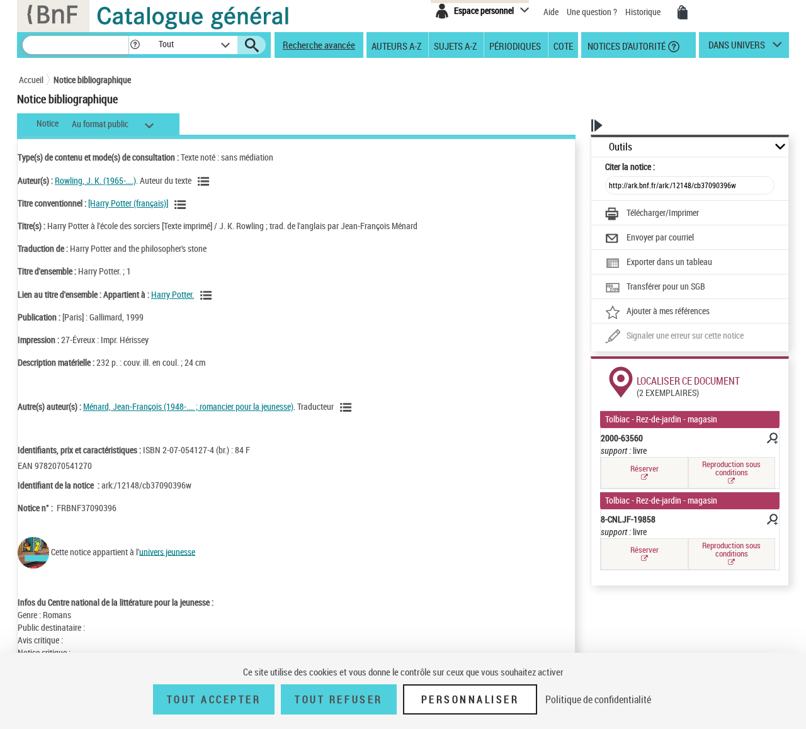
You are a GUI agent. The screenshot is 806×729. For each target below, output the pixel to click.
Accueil (31, 80)
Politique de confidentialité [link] (598, 699)
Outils (620, 147)
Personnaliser (470, 699)
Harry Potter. (172, 294)
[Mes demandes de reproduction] (682, 12)
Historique (643, 12)
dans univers (736, 48)
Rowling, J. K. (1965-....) (95, 180)
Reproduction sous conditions (731, 468)
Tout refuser (338, 699)
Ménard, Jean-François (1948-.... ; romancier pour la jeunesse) (188, 406)
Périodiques (515, 45)
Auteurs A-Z (396, 45)
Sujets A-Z (455, 45)
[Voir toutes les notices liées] (207, 295)
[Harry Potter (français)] (128, 203)
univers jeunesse (167, 551)
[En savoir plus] (771, 440)
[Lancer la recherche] (251, 45)
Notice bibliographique (92, 80)
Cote (563, 45)
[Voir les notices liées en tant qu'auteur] (205, 181)
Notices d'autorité (626, 45)
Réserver (644, 468)
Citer (630, 166)
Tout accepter (214, 699)
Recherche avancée (319, 44)
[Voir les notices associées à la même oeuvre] (182, 204)
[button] (134, 45)
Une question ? (593, 12)
